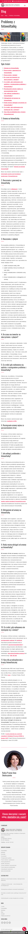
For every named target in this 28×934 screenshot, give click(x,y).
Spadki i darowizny (5, 863)
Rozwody (3, 854)
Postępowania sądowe (6, 858)
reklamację (14, 189)
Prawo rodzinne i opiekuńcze (7, 859)
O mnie (2, 906)
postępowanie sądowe (7, 640)
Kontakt (3, 913)
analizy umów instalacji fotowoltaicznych (13, 501)
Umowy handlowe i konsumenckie (8, 865)
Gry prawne (3, 856)
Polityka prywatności (5, 915)
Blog (2, 912)
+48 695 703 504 (7, 1)
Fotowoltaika (4, 850)
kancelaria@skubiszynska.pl (20, 1)
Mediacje (3, 852)
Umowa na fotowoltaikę (11, 68)
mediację (19, 640)
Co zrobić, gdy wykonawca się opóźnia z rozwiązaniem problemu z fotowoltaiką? (15, 84)
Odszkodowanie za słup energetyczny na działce (12, 898)
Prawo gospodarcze (5, 861)
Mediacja (3, 910)
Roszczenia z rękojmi (10, 75)
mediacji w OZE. (12, 421)
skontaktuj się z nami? (16, 816)
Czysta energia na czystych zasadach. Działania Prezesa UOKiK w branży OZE (12, 736)
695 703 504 (13, 655)
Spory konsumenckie (6, 871)
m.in (9, 675)
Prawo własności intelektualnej (8, 867)
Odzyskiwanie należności (7, 869)
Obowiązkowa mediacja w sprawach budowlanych (12, 889)
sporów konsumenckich (15, 644)
